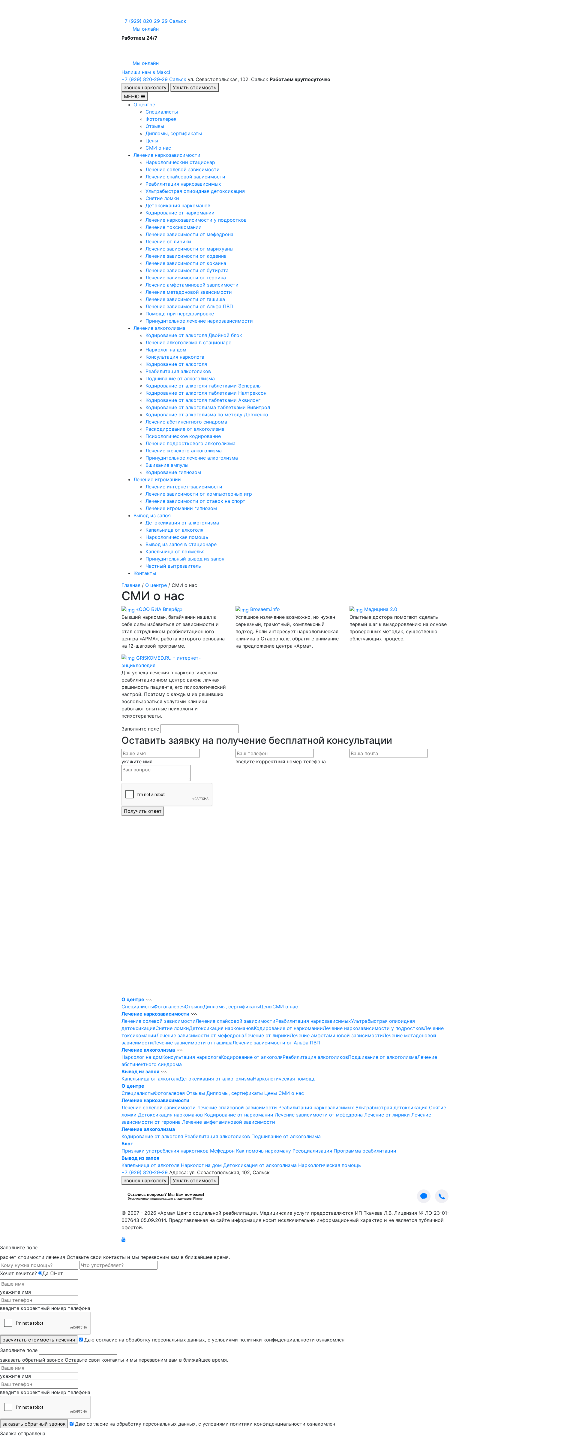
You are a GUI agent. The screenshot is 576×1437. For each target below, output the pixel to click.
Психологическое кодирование (183, 436)
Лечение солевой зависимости (183, 169)
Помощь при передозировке (180, 314)
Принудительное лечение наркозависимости (199, 321)
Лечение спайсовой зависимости (185, 177)
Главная (131, 585)
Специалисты (162, 112)
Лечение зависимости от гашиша (185, 299)
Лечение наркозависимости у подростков (196, 220)
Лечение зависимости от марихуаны (189, 249)
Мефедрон (222, 1151)
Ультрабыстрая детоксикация (392, 1107)
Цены (152, 141)
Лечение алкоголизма (159, 328)
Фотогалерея (161, 119)
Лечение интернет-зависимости (184, 487)
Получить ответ (143, 811)
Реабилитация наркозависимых (183, 184)
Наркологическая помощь (177, 537)
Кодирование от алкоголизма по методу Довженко (207, 415)
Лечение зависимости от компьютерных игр (199, 494)
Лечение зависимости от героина (186, 278)
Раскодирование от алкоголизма (185, 429)
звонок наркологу (145, 87)
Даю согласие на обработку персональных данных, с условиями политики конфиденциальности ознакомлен (214, 1340)
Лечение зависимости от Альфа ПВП (189, 306)
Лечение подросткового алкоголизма (191, 443)
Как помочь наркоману (263, 1151)
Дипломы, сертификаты (174, 133)
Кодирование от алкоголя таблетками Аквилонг (203, 400)
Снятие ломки (162, 198)
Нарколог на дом (166, 350)
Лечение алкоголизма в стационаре (188, 342)
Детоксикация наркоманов (178, 205)
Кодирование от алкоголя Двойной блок (194, 335)
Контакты (145, 573)
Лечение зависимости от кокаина (186, 263)
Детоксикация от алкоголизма (182, 523)
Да (45, 1273)
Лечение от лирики (168, 241)
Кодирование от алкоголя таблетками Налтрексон (206, 393)
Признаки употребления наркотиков (165, 1151)
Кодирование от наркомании (180, 213)
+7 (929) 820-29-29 (154, 21)
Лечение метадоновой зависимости (189, 292)
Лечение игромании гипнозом (181, 508)
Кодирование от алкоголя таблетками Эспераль (203, 386)
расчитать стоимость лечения (38, 1340)
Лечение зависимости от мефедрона (189, 234)
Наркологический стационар (180, 162)
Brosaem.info (265, 609)
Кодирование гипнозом (173, 472)
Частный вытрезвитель (173, 566)
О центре (144, 105)
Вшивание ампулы (167, 465)
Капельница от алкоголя (174, 530)
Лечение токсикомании (174, 227)
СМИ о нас (158, 148)
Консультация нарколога (175, 357)
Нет (58, 1273)
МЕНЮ (132, 96)
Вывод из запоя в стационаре (181, 544)
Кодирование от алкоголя (176, 364)
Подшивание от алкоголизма (180, 378)
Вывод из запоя (152, 515)
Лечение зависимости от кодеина (186, 256)
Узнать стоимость (194, 87)
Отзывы (155, 126)
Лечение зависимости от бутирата (187, 270)
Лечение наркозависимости (167, 155)
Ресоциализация (312, 1151)
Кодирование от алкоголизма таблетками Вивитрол (208, 407)
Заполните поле (140, 729)
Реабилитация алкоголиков (178, 371)
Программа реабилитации (365, 1151)
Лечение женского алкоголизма (184, 451)
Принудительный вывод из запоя (185, 559)
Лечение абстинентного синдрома (186, 422)
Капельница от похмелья (175, 551)
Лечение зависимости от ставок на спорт (195, 501)
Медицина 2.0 (380, 609)
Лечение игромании (157, 479)
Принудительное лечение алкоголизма (192, 458)
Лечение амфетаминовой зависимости (192, 285)
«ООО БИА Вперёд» (159, 609)
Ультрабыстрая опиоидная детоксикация (195, 191)
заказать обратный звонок (34, 1424)
